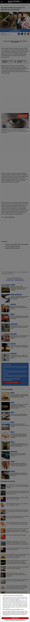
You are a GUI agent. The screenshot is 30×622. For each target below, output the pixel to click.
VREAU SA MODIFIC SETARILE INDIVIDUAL (15, 620)
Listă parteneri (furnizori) (6, 615)
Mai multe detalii (17, 599)
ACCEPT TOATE (15, 618)
